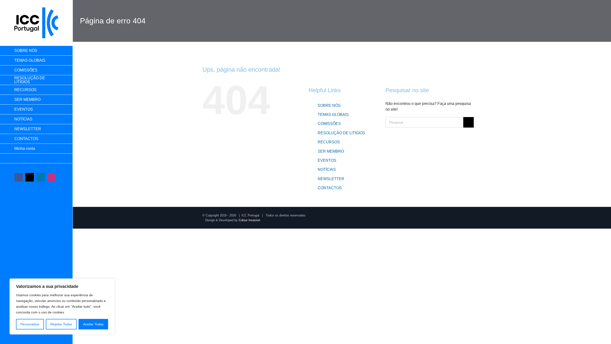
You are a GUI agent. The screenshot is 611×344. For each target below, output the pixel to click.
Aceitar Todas (93, 324)
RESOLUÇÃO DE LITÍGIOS (341, 133)
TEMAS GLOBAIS (333, 115)
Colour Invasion (249, 220)
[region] (62, 306)
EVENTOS (327, 160)
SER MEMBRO (331, 151)
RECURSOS (329, 142)
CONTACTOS (330, 188)
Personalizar (30, 324)
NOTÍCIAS (327, 169)
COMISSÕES (329, 124)
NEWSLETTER (331, 179)
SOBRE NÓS (329, 105)
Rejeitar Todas (61, 324)
